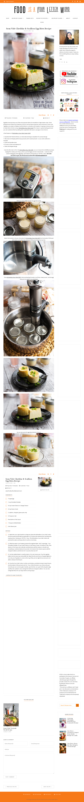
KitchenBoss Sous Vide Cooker (26, 128)
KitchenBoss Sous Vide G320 (26, 150)
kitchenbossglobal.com (41, 155)
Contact (75, 18)
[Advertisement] (29, 617)
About (68, 18)
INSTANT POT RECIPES (42, 18)
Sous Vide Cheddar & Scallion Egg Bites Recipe (19, 480)
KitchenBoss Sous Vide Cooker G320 (21, 133)
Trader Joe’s (30, 18)
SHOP (7, 18)
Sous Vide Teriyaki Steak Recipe (9, 729)
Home (42, 22)
